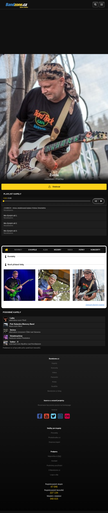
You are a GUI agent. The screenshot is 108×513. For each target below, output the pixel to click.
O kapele (32, 250)
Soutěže (54, 386)
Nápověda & (54, 456)
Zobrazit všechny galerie (95, 305)
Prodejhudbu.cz (54, 438)
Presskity (54, 433)
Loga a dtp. (54, 475)
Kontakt (54, 461)
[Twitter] (53, 416)
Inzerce (54, 410)
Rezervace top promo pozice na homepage (54, 405)
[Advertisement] (54, 30)
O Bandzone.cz (54, 470)
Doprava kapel (54, 442)
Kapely (54, 363)
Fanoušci (54, 377)
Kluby (54, 382)
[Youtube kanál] (46, 416)
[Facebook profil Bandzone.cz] (39, 416)
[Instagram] (60, 416)
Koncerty (95, 250)
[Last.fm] (67, 416)
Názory (57, 250)
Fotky (82, 250)
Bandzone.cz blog (54, 391)
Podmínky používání (54, 466)
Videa (54, 373)
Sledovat (56, 187)
